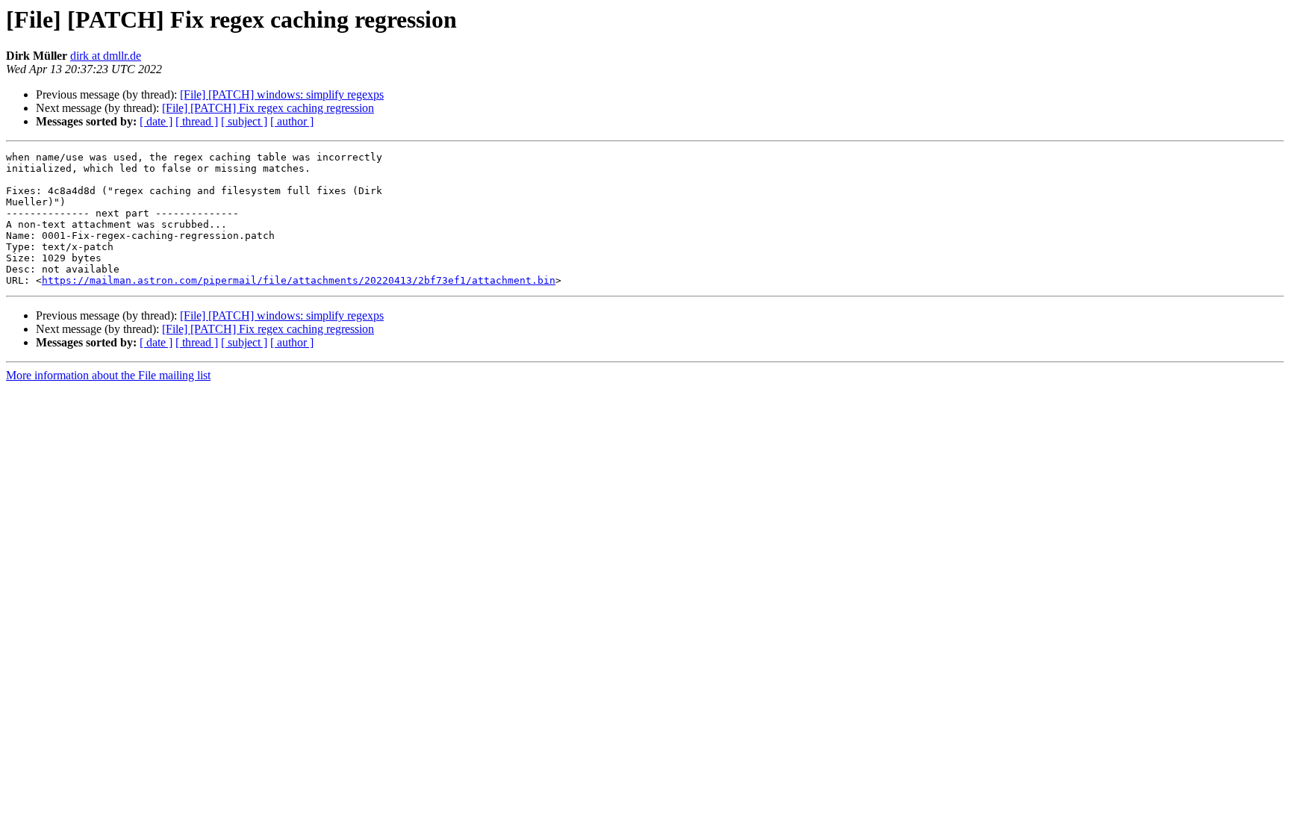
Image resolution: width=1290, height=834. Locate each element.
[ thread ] (196, 121)
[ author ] (292, 121)
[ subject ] (244, 121)
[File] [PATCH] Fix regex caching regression (268, 108)
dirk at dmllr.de (105, 55)
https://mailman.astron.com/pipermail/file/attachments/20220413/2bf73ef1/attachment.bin (298, 280)
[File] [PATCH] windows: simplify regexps (282, 94)
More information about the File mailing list (108, 375)
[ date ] (156, 121)
